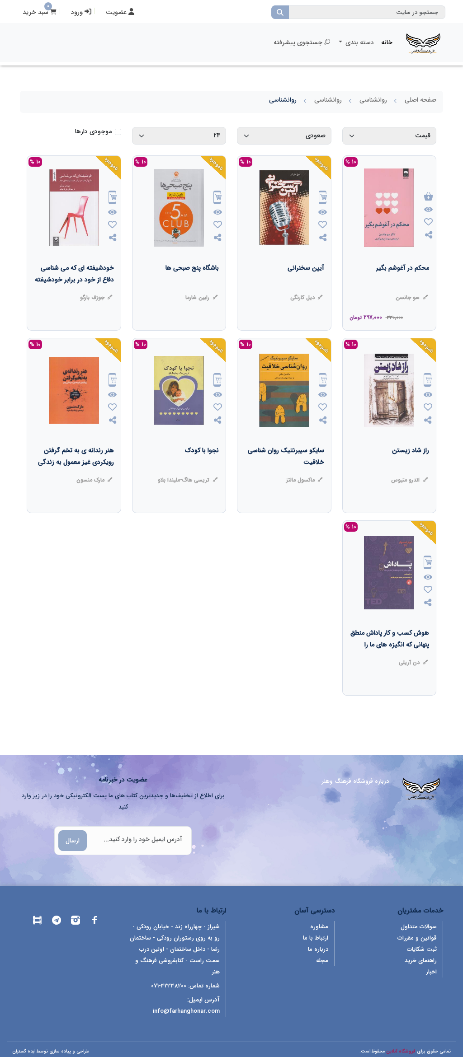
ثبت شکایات (422, 949)
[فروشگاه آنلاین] (423, 42)
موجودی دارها (93, 131)
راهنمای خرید (421, 960)
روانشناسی (373, 100)
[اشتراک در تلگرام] (56, 921)
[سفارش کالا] (323, 198)
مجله (322, 960)
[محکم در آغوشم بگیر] (402, 286)
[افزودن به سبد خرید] (428, 197)
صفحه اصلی (420, 100)
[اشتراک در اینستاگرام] (75, 921)
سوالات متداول (419, 926)
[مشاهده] (428, 210)
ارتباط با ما (315, 938)
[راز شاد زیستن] (410, 468)
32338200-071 (168, 986)
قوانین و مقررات (417, 938)
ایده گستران (23, 1051)
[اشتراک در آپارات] (37, 921)
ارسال (73, 841)
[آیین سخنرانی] (306, 286)
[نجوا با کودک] (202, 468)
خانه (386, 42)
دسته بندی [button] (359, 42)
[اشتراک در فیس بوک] (94, 921)
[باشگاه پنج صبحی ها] (192, 286)
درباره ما (318, 949)
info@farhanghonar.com (186, 1011)
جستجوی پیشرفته (298, 42)
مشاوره (319, 926)
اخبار (431, 972)
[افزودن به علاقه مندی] (428, 222)
